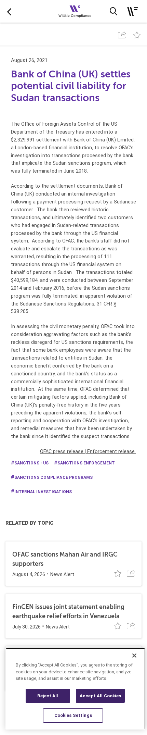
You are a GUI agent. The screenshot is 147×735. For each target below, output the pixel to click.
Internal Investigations (43, 491)
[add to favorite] (137, 35)
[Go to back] (9, 11)
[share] (122, 35)
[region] (75, 689)
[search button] (113, 11)
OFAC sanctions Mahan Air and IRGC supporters (65, 559)
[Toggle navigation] (132, 11)
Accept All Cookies (100, 695)
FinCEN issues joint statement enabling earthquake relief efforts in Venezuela (68, 611)
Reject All (47, 695)
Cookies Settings (73, 715)
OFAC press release (61, 451)
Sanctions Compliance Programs (53, 477)
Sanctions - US (31, 463)
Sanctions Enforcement (86, 463)
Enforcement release (111, 451)
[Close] (134, 655)
